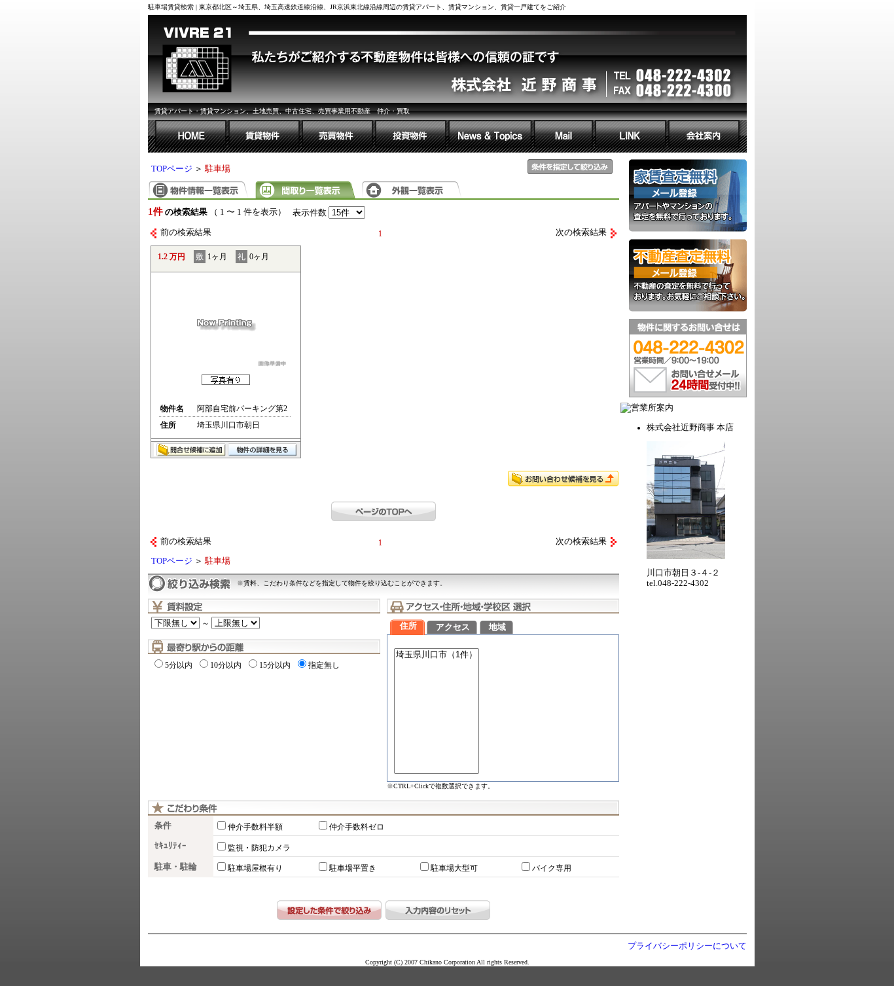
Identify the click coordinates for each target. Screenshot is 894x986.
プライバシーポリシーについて (687, 946)
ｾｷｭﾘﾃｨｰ (170, 845)
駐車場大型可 (454, 868)
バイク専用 (551, 868)
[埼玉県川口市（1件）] (436, 655)
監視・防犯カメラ (259, 848)
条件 (162, 825)
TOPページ (171, 168)
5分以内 (178, 665)
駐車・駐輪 (175, 866)
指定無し (324, 665)
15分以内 (275, 665)
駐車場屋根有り (255, 868)
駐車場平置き (352, 868)
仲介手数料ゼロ (356, 827)
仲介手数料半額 (255, 827)
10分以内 (225, 665)
